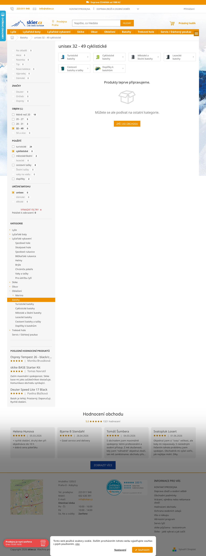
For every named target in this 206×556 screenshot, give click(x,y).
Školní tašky (24, 169)
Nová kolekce (25, 68)
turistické (24, 146)
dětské (22, 201)
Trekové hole (19, 330)
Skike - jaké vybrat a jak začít (169, 531)
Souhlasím (143, 549)
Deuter (22, 91)
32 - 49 (22, 128)
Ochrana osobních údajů (167, 510)
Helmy (18, 260)
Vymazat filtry (30, 209)
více (77, 543)
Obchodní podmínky (165, 495)
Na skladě (23, 50)
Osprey (22, 100)
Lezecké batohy (23, 317)
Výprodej (23, 73)
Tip (19, 64)
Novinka (22, 59)
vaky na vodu (25, 174)
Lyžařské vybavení (22, 238)
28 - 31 (22, 123)
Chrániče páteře (24, 269)
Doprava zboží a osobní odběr (113, 8)
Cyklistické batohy (25, 308)
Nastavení (120, 549)
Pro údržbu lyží (23, 277)
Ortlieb (22, 96)
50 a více (23, 132)
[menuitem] (13, 32)
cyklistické (24, 151)
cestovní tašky (26, 165)
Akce (20, 55)
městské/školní (26, 155)
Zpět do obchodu (127, 123)
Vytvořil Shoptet (187, 549)
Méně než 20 (26, 114)
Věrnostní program (164, 519)
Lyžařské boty (19, 234)
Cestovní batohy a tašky (28, 321)
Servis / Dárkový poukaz (25, 334)
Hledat (127, 23)
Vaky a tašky (21, 273)
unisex (22, 192)
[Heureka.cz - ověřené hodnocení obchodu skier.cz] (127, 487)
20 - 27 (22, 119)
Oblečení (17, 290)
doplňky (22, 178)
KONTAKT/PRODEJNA (79, 8)
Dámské (22, 78)
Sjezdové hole (22, 242)
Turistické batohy (24, 304)
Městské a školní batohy (28, 312)
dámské (22, 197)
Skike (15, 282)
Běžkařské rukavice (25, 256)
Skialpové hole (23, 247)
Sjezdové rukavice (25, 251)
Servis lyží (159, 523)
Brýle (18, 264)
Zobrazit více (103, 465)
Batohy (16, 299)
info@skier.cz (85, 499)
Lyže (14, 229)
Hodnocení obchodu (103, 414)
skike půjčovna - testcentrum (170, 527)
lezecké (22, 160)
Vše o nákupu (161, 515)
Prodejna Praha (59, 23)
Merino (19, 295)
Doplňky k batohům (25, 325)
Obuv (15, 286)
